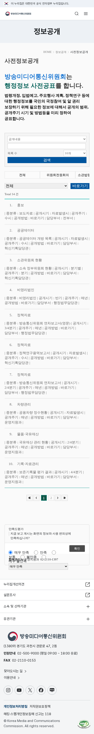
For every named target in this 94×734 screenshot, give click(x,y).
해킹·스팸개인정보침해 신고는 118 (27, 714)
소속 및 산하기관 (15, 606)
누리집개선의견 (14, 584)
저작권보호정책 (40, 706)
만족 (43, 552)
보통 (12, 557)
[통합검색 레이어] (76, 13)
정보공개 (60, 52)
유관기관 (10, 619)
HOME (47, 52)
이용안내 (10, 678)
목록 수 (12, 153)
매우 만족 (21, 552)
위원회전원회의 (58, 175)
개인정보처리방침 (15, 706)
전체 (22, 175)
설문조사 (10, 595)
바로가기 (37, 218)
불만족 (31, 557)
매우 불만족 (18, 561)
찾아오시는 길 (14, 671)
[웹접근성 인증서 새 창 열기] (84, 722)
